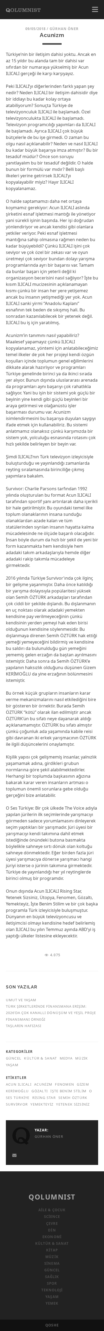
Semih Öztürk (72, 1097)
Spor (52, 1283)
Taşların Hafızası (24, 1025)
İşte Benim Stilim (68, 1091)
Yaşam (12, 1064)
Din (52, 1230)
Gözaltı (39, 1091)
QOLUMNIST (52, 1197)
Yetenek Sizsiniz (73, 1104)
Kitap (52, 1250)
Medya (66, 1058)
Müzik (81, 1058)
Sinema (51, 1263)
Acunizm (43, 1084)
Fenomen (64, 1084)
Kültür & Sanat (40, 1058)
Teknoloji (52, 1290)
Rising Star (44, 1097)
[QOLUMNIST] (23, 9)
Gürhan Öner (64, 28)
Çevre (52, 1223)
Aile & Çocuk (52, 1210)
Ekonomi (51, 1236)
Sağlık (52, 1276)
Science (52, 1216)
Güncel (14, 1058)
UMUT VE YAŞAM (21, 1000)
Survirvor (17, 1104)
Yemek (52, 1303)
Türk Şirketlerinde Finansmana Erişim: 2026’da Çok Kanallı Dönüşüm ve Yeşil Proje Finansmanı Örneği (51, 1012)
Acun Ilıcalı (18, 1084)
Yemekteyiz (41, 1104)
